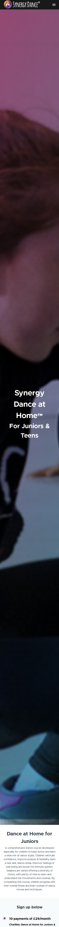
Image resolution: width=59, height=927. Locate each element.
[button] (54, 4)
